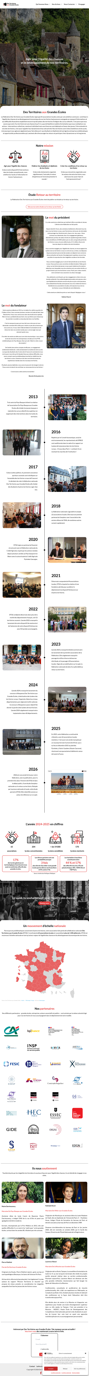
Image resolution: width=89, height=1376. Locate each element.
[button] (85, 1353)
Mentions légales (76, 1372)
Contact (32, 1366)
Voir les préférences (79, 1368)
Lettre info (45, 1349)
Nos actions (56, 4)
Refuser (65, 1368)
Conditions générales (56, 1372)
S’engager (81, 4)
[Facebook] (41, 1373)
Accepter (51, 1368)
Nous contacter (69, 4)
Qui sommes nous (42, 4)
